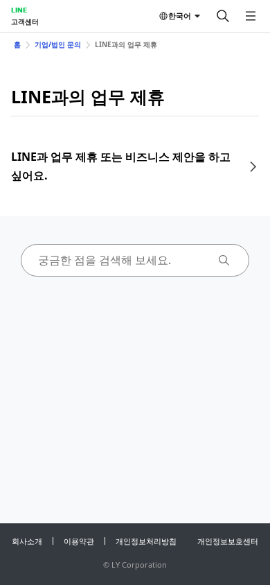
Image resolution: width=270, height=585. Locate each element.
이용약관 (79, 541)
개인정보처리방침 (146, 541)
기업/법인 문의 (58, 44)
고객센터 (25, 21)
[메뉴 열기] (250, 16)
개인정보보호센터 (227, 541)
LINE (19, 10)
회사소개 (27, 541)
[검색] (223, 16)
